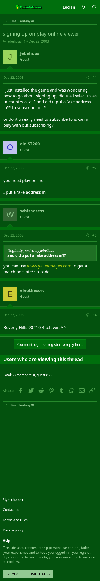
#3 (94, 235)
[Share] (87, 78)
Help (6, 540)
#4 (94, 314)
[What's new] (83, 7)
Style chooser (13, 499)
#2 (94, 168)
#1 (94, 77)
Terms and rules (15, 520)
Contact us (11, 509)
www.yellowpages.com (49, 266)
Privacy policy (13, 530)
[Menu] (7, 7)
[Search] (94, 7)
